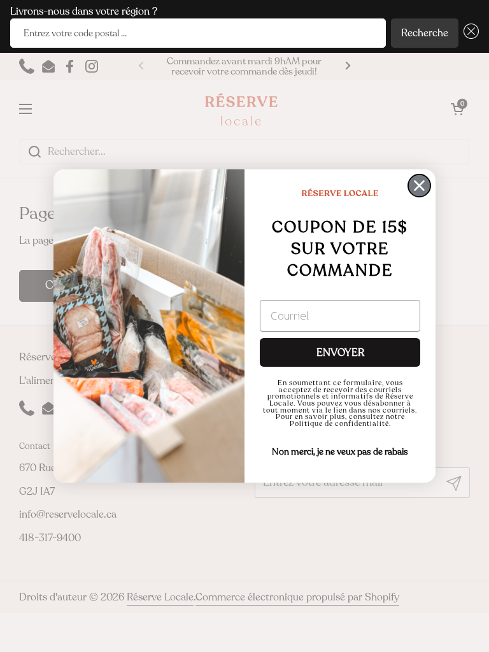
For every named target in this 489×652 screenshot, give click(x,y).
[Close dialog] (419, 185)
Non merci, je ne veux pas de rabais (340, 452)
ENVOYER (340, 353)
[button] (468, 33)
